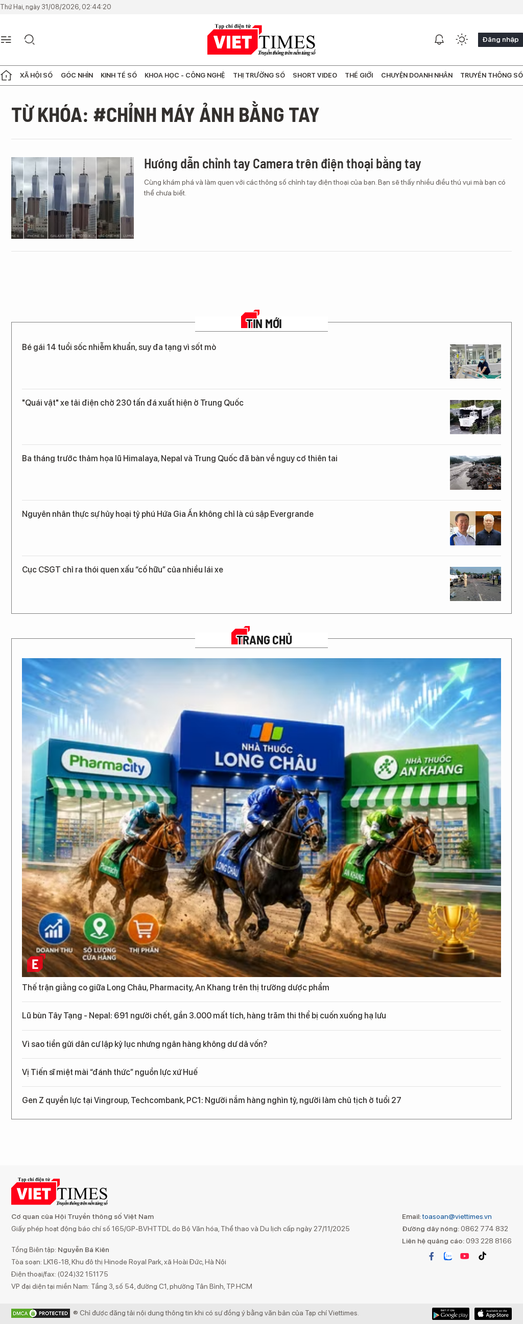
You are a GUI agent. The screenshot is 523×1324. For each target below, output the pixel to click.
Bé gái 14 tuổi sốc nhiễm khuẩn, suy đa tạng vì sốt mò (119, 347)
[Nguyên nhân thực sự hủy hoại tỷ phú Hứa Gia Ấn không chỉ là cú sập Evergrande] (475, 528)
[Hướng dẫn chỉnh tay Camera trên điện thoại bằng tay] (72, 198)
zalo (448, 1256)
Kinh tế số (119, 75)
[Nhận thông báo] (439, 40)
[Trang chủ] (6, 75)
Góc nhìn (77, 75)
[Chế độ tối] (462, 40)
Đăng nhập (500, 39)
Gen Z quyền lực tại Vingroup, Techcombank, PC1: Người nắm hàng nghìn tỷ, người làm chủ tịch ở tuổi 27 (211, 1100)
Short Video (315, 75)
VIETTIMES (261, 40)
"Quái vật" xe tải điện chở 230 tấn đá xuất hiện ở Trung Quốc (133, 403)
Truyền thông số (491, 75)
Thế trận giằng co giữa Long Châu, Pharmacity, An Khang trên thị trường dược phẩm (175, 987)
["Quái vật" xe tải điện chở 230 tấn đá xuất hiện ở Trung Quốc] (475, 417)
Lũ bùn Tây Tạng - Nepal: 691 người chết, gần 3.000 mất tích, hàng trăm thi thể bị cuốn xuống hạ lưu (204, 1015)
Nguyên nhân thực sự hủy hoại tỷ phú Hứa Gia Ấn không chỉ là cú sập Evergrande (168, 514)
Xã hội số (36, 75)
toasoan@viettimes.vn (456, 1216)
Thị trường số (259, 75)
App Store (450, 1314)
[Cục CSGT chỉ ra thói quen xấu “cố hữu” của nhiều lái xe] (475, 584)
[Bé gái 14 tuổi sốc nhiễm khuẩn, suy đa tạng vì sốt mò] (475, 361)
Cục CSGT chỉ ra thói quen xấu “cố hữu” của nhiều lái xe (122, 569)
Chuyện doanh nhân (417, 75)
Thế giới (359, 75)
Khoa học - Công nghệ (185, 75)
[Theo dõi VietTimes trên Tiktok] (482, 1256)
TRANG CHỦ (264, 640)
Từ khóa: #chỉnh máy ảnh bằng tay (165, 114)
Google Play (493, 1314)
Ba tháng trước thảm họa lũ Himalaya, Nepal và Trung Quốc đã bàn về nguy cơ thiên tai (180, 458)
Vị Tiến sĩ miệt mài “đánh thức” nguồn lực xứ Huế (110, 1072)
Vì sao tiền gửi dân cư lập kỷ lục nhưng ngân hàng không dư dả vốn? (144, 1044)
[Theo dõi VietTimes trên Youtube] (464, 1256)
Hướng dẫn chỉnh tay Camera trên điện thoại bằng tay (282, 163)
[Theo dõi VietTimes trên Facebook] (431, 1256)
